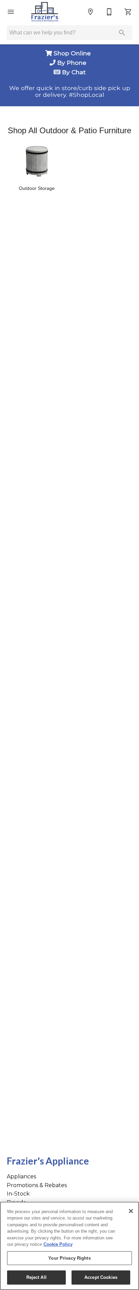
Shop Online (73, 53)
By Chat (73, 72)
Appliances (21, 1176)
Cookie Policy (58, 1244)
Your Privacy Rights (69, 1258)
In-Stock (18, 1193)
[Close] (130, 1211)
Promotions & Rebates (37, 1185)
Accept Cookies (100, 1277)
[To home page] (45, 12)
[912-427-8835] (109, 12)
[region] (69, 1246)
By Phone (73, 62)
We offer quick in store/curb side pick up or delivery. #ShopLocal (69, 91)
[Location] (90, 12)
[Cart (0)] (128, 12)
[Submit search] (122, 33)
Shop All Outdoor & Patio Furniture (69, 130)
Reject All (36, 1277)
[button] (11, 12)
